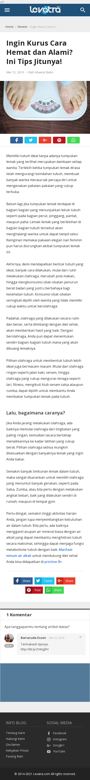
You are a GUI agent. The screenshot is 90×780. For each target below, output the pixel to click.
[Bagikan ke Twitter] (30, 140)
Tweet (48, 581)
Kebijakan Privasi (17, 750)
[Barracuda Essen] (9, 641)
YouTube (59, 751)
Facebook (59, 733)
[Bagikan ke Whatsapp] (73, 140)
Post (38, 590)
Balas (9, 645)
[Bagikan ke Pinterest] (59, 140)
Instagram (60, 739)
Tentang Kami (15, 733)
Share (27, 581)
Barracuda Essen (33, 638)
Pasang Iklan (14, 756)
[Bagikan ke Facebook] (16, 140)
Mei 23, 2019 (56, 638)
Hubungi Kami (15, 739)
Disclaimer (13, 745)
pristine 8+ (53, 561)
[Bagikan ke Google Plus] (45, 140)
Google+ (59, 745)
